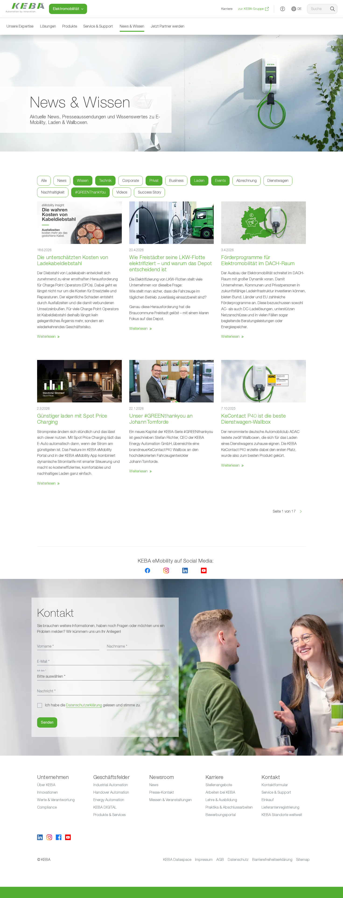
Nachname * (117, 646)
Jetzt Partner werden (167, 26)
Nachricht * (46, 691)
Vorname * (45, 646)
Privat (154, 181)
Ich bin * (41, 670)
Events (220, 181)
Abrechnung (246, 181)
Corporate (130, 181)
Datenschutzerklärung (84, 705)
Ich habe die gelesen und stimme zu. (93, 705)
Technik (105, 181)
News (61, 181)
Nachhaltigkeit (52, 192)
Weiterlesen (46, 336)
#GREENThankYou (90, 192)
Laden (199, 181)
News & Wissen (132, 26)
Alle (44, 181)
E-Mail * (43, 661)
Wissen (82, 181)
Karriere (226, 9)
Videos (121, 192)
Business (176, 181)
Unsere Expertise (20, 26)
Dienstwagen (277, 181)
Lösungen (48, 26)
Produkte (69, 26)
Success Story (149, 192)
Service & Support (98, 26)
